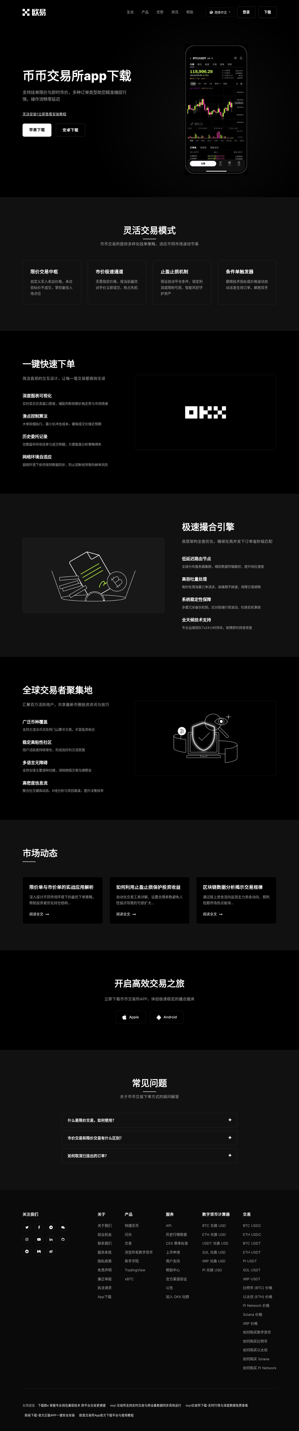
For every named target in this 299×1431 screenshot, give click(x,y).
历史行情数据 (176, 1234)
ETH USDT (252, 1252)
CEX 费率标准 (177, 1243)
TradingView (135, 1270)
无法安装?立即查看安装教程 (44, 114)
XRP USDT (251, 1279)
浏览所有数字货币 (139, 1252)
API (168, 1225)
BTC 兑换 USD (214, 1225)
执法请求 (105, 1288)
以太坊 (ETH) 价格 (257, 1297)
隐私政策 (105, 1261)
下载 (267, 12)
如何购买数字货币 (257, 1332)
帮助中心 (173, 1270)
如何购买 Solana (256, 1359)
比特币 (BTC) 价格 (257, 1288)
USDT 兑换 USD (215, 1243)
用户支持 (173, 1261)
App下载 (104, 1297)
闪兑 (128, 1234)
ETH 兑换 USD (214, 1234)
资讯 (174, 12)
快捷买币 (132, 1225)
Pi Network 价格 (256, 1305)
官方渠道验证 (176, 1279)
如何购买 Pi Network (259, 1368)
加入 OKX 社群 (177, 1297)
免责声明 (105, 1270)
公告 (169, 1288)
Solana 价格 (252, 1314)
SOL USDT (251, 1270)
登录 (246, 12)
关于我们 (105, 1225)
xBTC (129, 1279)
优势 (160, 12)
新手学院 (132, 1261)
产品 (145, 12)
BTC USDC (252, 1225)
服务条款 (105, 1252)
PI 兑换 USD (212, 1270)
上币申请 (173, 1252)
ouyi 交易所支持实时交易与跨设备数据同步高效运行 (145, 1405)
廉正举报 (105, 1279)
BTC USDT (252, 1243)
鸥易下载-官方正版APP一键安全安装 (50, 1415)
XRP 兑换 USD (213, 1261)
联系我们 (105, 1243)
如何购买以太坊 (255, 1350)
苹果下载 (37, 129)
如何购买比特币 (255, 1341)
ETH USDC (252, 1234)
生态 (130, 12)
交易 (128, 1243)
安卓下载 (70, 130)
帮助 (189, 12)
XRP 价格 (250, 1323)
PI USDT (250, 1261)
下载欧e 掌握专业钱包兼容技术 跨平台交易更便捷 (72, 1405)
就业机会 (105, 1234)
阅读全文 (36, 914)
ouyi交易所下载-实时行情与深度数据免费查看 (217, 1405)
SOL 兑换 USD (214, 1252)
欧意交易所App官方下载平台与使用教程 (106, 1415)
